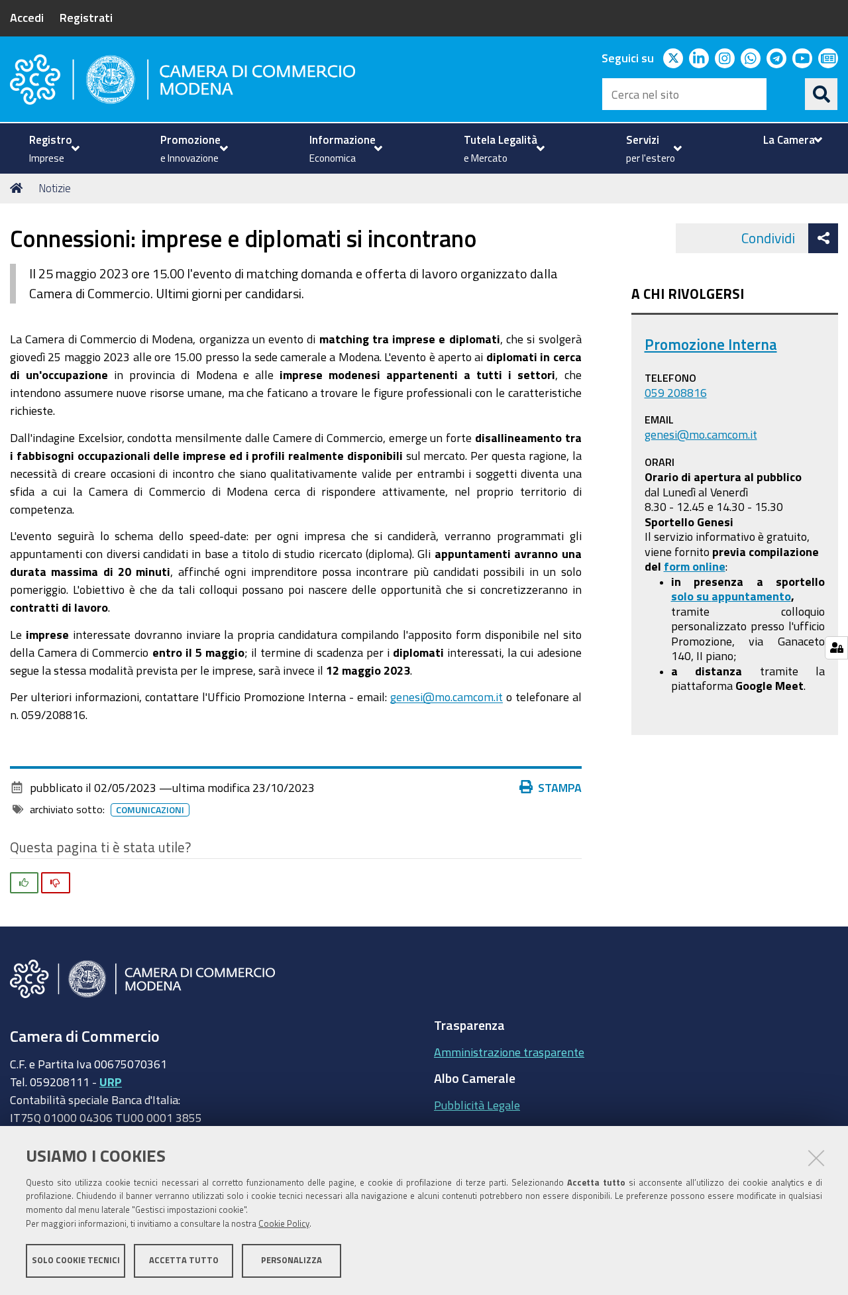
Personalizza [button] (291, 1260)
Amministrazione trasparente (509, 1052)
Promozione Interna (711, 344)
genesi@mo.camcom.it (446, 697)
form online (694, 566)
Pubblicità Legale (477, 1105)
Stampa (560, 787)
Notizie (54, 188)
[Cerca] (821, 94)
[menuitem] (52, 148)
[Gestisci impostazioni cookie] (836, 647)
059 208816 (676, 392)
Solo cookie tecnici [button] (76, 1260)
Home (18, 188)
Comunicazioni (150, 810)
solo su (691, 596)
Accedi (27, 17)
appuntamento (751, 596)
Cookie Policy (283, 1223)
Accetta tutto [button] (184, 1260)
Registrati (86, 17)
